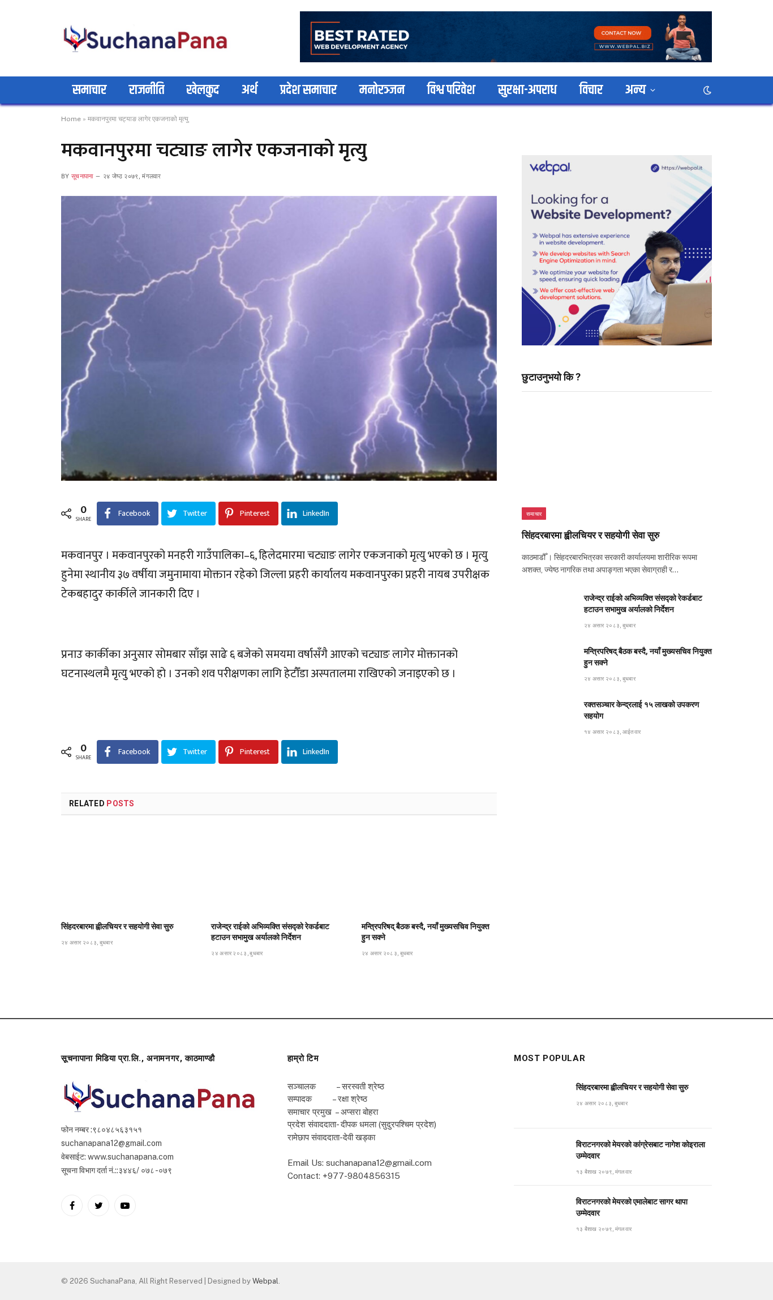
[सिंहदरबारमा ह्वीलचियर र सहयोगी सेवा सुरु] (128, 871)
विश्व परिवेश (451, 90)
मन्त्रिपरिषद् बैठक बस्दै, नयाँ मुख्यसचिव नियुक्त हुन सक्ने (425, 932)
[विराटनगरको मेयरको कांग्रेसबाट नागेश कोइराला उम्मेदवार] (540, 1157)
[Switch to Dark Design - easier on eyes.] (706, 90)
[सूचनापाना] (146, 38)
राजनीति (146, 90)
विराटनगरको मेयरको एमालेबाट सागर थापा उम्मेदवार (632, 1207)
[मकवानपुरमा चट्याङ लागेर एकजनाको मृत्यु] (279, 338)
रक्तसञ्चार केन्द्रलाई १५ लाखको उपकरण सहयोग (641, 710)
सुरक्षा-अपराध (527, 90)
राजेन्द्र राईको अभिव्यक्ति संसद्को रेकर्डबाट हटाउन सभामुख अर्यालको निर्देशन (270, 932)
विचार (591, 90)
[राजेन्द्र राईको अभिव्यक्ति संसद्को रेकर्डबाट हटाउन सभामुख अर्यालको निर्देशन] (278, 871)
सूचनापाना (82, 176)
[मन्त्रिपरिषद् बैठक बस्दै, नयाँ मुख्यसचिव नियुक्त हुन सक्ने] (429, 871)
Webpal (265, 1281)
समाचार (89, 90)
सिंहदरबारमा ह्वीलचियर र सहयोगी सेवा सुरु (117, 926)
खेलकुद (203, 90)
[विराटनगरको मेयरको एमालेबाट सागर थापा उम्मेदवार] (540, 1214)
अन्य (635, 90)
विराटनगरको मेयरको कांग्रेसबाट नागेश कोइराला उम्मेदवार (640, 1150)
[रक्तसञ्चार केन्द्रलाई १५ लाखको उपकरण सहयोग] (548, 717)
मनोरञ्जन (382, 90)
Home (71, 119)
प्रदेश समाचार (308, 90)
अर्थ (249, 90)
